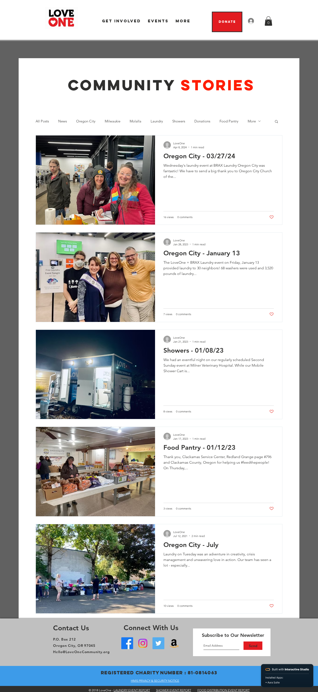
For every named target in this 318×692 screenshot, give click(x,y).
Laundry (157, 121)
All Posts (42, 121)
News (62, 121)
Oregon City (85, 121)
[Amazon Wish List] (174, 643)
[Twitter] (158, 643)
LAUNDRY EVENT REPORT (132, 690)
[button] (121, 21)
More (252, 121)
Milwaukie (112, 121)
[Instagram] (143, 643)
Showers (178, 121)
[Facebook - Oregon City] (127, 643)
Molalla (135, 121)
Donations (202, 121)
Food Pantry (229, 121)
